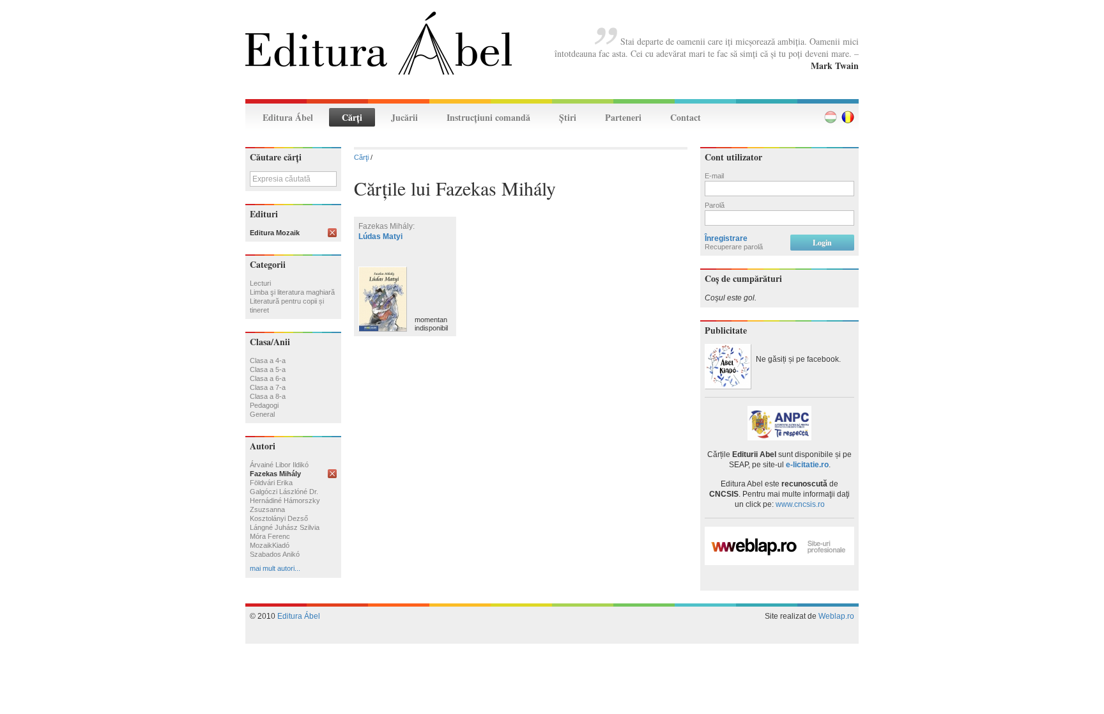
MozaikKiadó (269, 545)
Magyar (830, 117)
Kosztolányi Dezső (279, 518)
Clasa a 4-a (268, 360)
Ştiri (567, 117)
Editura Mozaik (275, 233)
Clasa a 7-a (268, 387)
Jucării (404, 117)
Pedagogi (264, 405)
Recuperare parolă (734, 247)
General (262, 414)
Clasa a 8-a (268, 396)
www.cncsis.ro (800, 504)
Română (847, 117)
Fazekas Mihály (275, 473)
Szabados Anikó (275, 554)
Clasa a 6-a (268, 378)
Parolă (714, 205)
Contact (685, 117)
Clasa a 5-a (268, 369)
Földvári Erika (271, 482)
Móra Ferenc (270, 536)
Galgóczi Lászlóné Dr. (284, 491)
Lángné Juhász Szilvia (284, 527)
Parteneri (623, 117)
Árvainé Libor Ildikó (279, 465)
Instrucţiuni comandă (488, 117)
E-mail (714, 176)
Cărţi (352, 117)
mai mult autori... (275, 568)
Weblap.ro (836, 616)
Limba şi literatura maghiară (292, 292)
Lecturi (260, 283)
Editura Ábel (288, 117)
